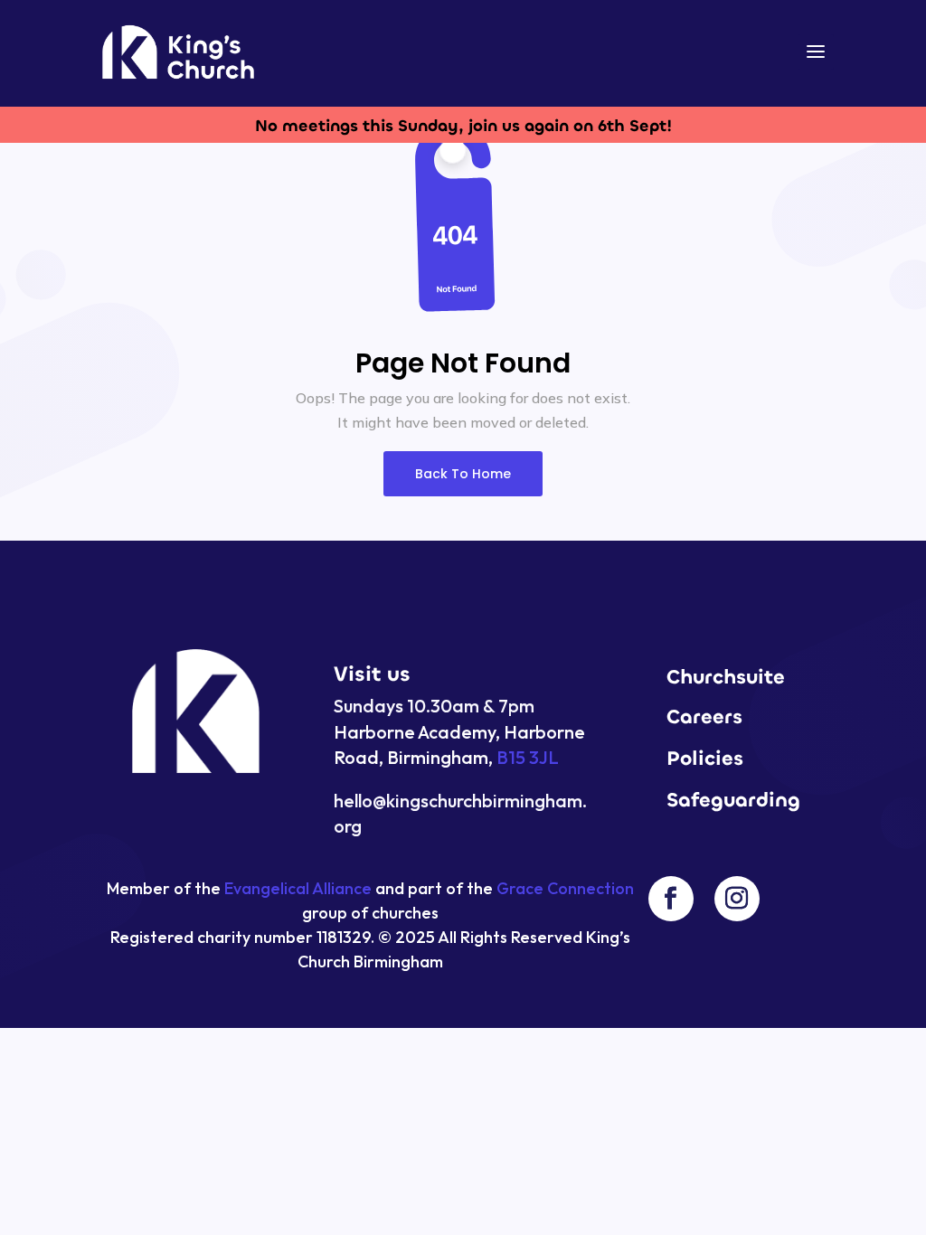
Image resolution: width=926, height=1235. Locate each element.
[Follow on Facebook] (671, 898)
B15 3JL (527, 757)
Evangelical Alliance (298, 888)
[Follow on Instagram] (737, 898)
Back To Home (463, 474)
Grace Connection (565, 888)
